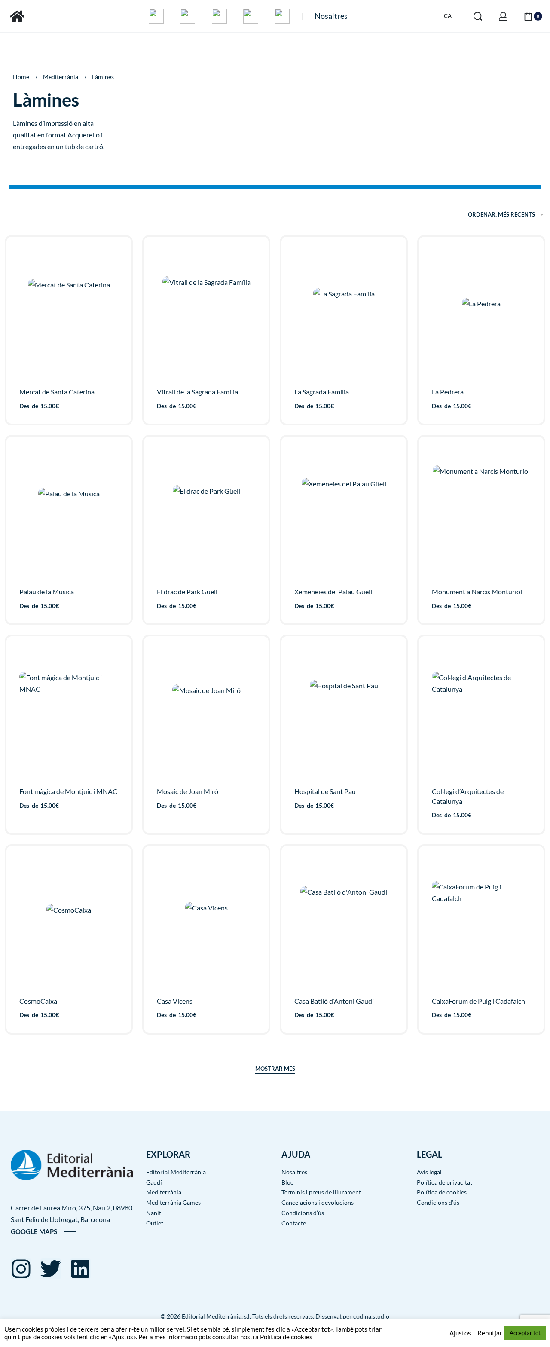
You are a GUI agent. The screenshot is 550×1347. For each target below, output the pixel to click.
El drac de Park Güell (187, 591)
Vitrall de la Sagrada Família (197, 392)
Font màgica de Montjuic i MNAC (68, 791)
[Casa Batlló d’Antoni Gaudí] (343, 923)
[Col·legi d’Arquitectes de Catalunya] (481, 714)
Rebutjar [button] (489, 1333)
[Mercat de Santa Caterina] (69, 314)
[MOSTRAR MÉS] (275, 1070)
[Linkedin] (80, 1268)
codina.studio (371, 1316)
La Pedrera (448, 392)
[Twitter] (50, 1268)
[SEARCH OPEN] (478, 16)
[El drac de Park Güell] (206, 514)
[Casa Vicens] (206, 923)
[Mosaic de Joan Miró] (206, 713)
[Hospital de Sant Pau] (344, 714)
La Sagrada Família (321, 392)
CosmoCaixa (38, 1001)
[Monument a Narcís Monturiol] (481, 513)
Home (21, 76)
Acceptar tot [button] (525, 1332)
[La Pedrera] (481, 314)
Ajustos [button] (460, 1333)
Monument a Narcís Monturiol (477, 591)
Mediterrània (60, 76)
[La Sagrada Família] (344, 314)
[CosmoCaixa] (68, 923)
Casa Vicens (174, 1001)
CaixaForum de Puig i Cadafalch (478, 1001)
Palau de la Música (46, 591)
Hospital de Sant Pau (325, 791)
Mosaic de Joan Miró (187, 791)
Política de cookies (286, 1337)
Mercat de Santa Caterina (57, 392)
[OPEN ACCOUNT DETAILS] (503, 16)
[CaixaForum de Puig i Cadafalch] (481, 923)
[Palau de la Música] (69, 514)
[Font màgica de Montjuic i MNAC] (68, 714)
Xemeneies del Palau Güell (333, 591)
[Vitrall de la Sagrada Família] (206, 314)
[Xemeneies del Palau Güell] (344, 514)
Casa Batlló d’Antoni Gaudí (334, 1001)
